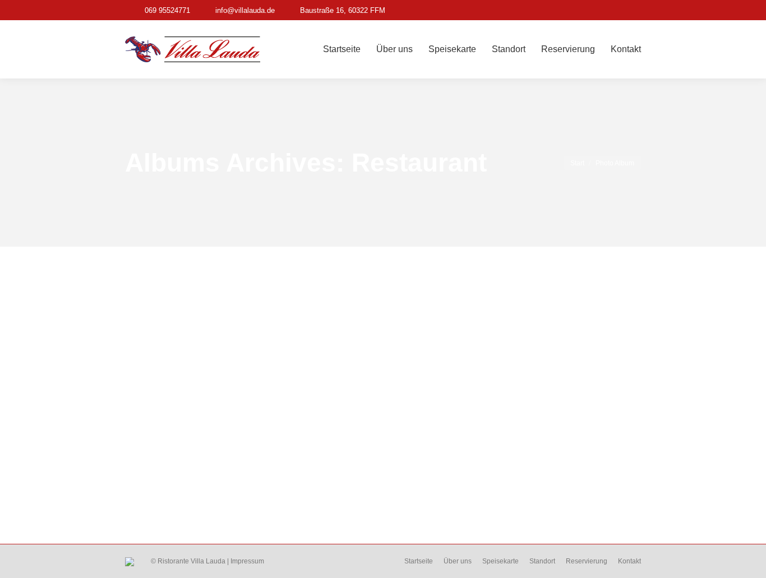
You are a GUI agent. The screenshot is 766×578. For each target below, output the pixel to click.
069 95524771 (167, 10)
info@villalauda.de (245, 10)
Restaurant (165, 480)
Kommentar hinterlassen (324, 499)
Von (195, 499)
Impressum (247, 561)
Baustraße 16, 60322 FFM (342, 10)
